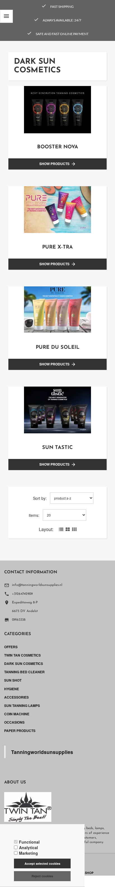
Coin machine (16, 713)
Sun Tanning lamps (22, 705)
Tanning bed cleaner (24, 671)
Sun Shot (12, 680)
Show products (57, 163)
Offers (11, 646)
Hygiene (11, 688)
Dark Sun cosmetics (23, 663)
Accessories (16, 697)
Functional (29, 842)
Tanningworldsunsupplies (42, 751)
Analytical (28, 847)
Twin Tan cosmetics (22, 655)
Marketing (28, 853)
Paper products (19, 730)
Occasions (14, 722)
